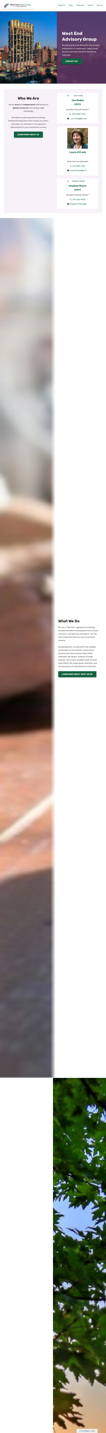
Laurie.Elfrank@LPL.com (79, 170)
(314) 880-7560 (79, 114)
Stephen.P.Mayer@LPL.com (79, 204)
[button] (61, 5)
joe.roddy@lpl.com (79, 118)
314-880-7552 (78, 166)
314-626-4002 (78, 199)
